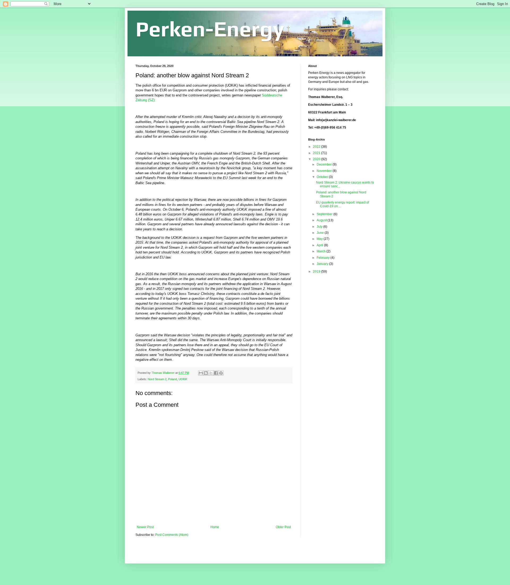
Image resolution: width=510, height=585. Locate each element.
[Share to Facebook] (216, 373)
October (323, 177)
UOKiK (182, 379)
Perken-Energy (209, 28)
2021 (317, 153)
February (323, 258)
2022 (317, 147)
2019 (317, 271)
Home (214, 527)
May (320, 239)
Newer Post (145, 527)
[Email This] (200, 373)
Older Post (283, 527)
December (325, 164)
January (323, 264)
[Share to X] (211, 373)
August (322, 220)
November (325, 171)
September (325, 214)
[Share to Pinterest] (221, 373)
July (320, 226)
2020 (317, 159)
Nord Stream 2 (157, 379)
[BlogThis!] (206, 373)
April (320, 245)
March (321, 251)
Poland (172, 379)
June (321, 233)
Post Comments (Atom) (171, 535)
